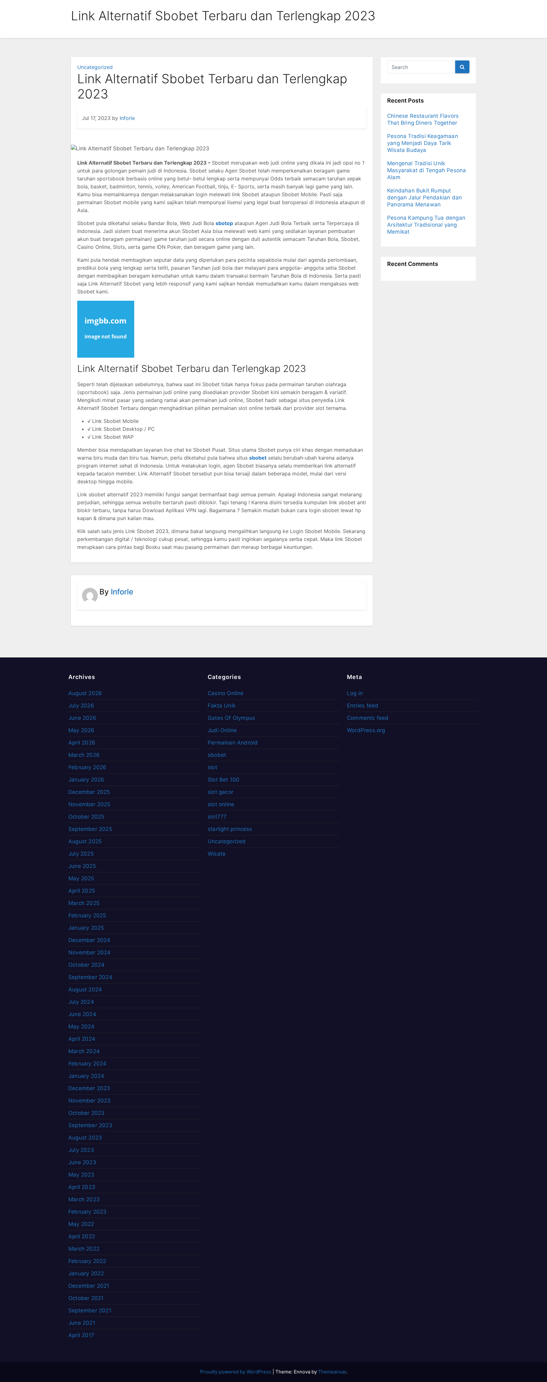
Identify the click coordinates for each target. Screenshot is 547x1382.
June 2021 (81, 1323)
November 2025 (89, 804)
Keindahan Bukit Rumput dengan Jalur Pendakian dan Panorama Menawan (424, 197)
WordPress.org (366, 730)
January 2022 (86, 1273)
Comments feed (368, 718)
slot (212, 767)
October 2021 (86, 1298)
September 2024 (90, 977)
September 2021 (89, 1310)
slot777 (217, 816)
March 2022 (83, 1249)
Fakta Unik (222, 705)
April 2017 (81, 1335)
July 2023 (81, 1150)
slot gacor (220, 792)
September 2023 (90, 1125)
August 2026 (85, 693)
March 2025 (83, 903)
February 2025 (87, 915)
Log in (355, 693)
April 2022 (81, 1236)
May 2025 (81, 878)
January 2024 (86, 1076)
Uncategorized (95, 67)
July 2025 (81, 854)
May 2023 (81, 1175)
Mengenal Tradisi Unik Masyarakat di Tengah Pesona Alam (426, 170)
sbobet (217, 755)
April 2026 (81, 742)
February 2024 (87, 1063)
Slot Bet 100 (223, 779)
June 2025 (82, 866)
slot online (221, 804)
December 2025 (89, 792)
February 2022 (87, 1261)
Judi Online (222, 730)
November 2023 (89, 1100)
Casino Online (226, 693)
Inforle (127, 118)
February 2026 (87, 767)
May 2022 (81, 1224)
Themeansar (332, 1372)
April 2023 (81, 1187)
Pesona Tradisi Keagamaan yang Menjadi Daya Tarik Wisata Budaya (422, 143)
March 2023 (84, 1199)
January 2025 (86, 928)
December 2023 (89, 1088)
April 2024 (81, 1039)
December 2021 (89, 1286)
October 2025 (86, 816)
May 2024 (81, 1026)
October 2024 (86, 965)
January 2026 (86, 779)
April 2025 (81, 891)
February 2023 (87, 1212)
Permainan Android (233, 742)
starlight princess (230, 829)
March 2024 (84, 1051)
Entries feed (362, 705)
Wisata (216, 854)
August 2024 (85, 989)
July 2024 (81, 1002)
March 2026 (84, 755)
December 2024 (89, 940)
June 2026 (82, 718)
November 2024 (89, 952)
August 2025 (85, 841)
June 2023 (82, 1162)
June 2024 (82, 1014)
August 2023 (85, 1137)
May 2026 (81, 730)
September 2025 (90, 829)
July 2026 (81, 705)
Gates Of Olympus (231, 718)
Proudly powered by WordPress (236, 1372)
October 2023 (86, 1113)
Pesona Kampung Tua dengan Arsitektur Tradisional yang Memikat (426, 225)
